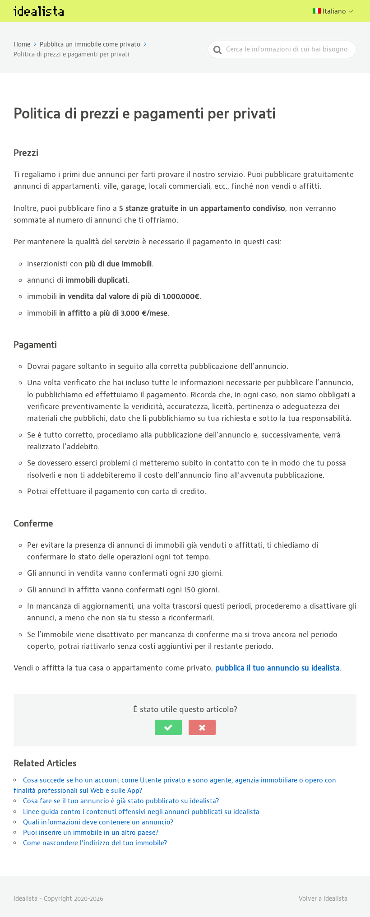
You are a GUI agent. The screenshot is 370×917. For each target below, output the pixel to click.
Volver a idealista (323, 898)
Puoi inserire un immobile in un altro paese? (90, 832)
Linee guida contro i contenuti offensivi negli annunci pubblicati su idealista (141, 811)
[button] (168, 727)
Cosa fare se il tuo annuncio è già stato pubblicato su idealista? (121, 800)
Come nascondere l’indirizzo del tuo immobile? (95, 842)
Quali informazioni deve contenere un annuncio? (98, 822)
